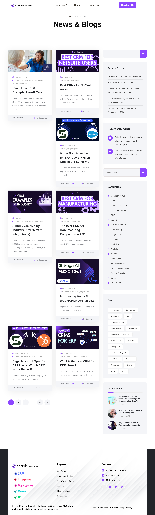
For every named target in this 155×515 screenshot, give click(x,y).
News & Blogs (63, 491)
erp (128, 316)
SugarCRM (23, 83)
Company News (68, 292)
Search (143, 54)
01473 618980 (112, 475)
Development (130, 310)
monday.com (116, 259)
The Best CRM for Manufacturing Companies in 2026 (73, 230)
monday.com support (118, 353)
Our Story (61, 471)
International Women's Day (120, 334)
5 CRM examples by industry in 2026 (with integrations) (27, 230)
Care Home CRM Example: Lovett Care (124, 76)
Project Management (120, 268)
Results (129, 365)
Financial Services (117, 322)
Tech (123, 371)
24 (40, 402)
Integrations (75, 80)
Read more (18, 118)
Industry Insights (73, 356)
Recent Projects (118, 273)
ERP (68, 80)
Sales (113, 278)
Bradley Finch (70, 146)
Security (128, 507)
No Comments (41, 118)
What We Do (62, 5)
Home (70, 17)
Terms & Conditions (99, 507)
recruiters (129, 359)
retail (113, 371)
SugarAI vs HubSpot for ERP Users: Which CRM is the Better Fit (28, 365)
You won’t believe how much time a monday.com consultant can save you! (129, 398)
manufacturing (116, 340)
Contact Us (62, 496)
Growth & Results (118, 225)
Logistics (115, 244)
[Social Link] (104, 486)
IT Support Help (113, 480)
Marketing (115, 249)
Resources (93, 5)
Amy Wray (69, 77)
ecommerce (115, 316)
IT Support (115, 239)
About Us (78, 5)
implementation (116, 328)
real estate (115, 359)
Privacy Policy (116, 507)
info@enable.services (116, 470)
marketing (131, 340)
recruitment (115, 365)
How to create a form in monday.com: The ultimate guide (128, 141)
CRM (17, 80)
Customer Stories (118, 210)
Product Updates (118, 263)
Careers (60, 486)
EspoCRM (115, 220)
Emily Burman (22, 77)
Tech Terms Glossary (66, 481)
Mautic (114, 254)
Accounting (115, 310)
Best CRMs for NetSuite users (120, 83)
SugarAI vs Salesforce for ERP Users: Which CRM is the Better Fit (75, 157)
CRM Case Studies (27, 80)
